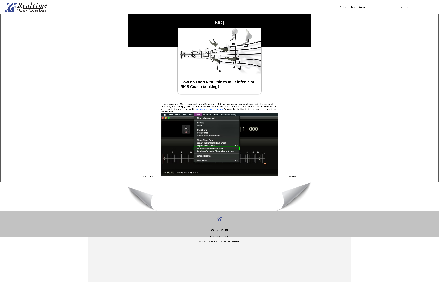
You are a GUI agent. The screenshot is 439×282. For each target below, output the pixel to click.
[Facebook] (212, 230)
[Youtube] (226, 230)
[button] (343, 7)
